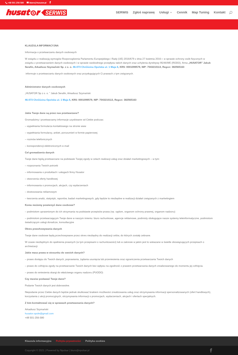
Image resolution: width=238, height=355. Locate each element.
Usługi (164, 12)
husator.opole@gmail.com (39, 313)
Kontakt (219, 12)
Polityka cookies (95, 341)
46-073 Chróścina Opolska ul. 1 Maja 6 (95, 67)
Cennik (182, 12)
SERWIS (122, 12)
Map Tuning (200, 12)
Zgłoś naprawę (144, 12)
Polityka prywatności (68, 341)
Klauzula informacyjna (38, 341)
